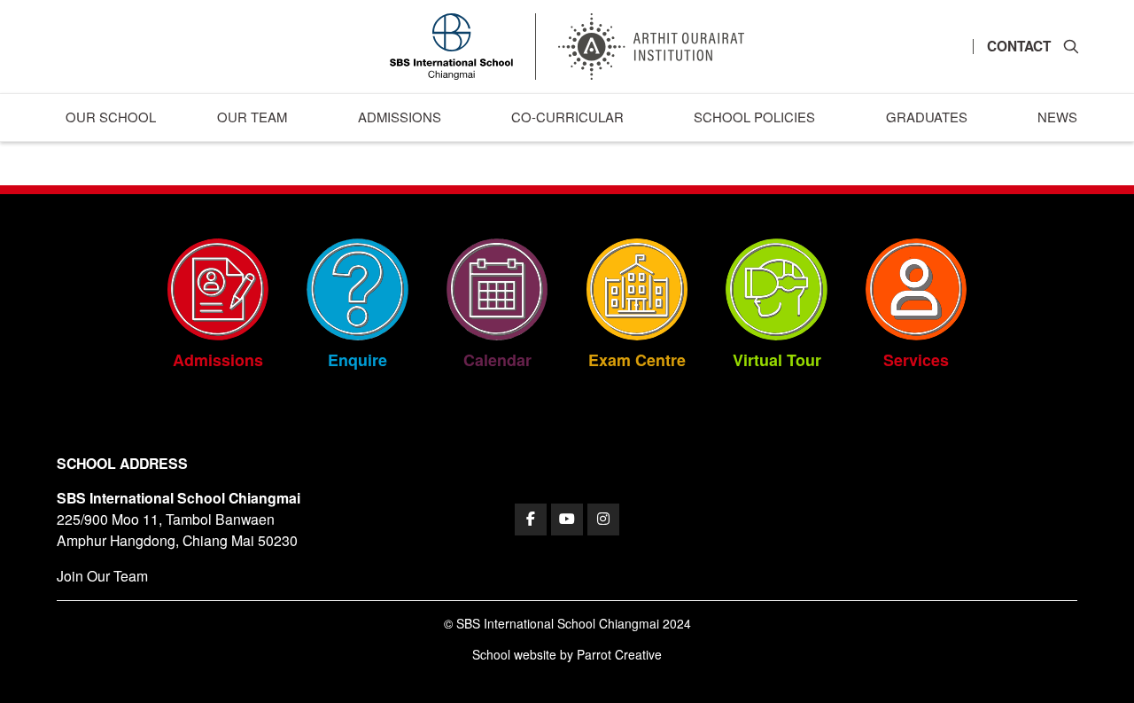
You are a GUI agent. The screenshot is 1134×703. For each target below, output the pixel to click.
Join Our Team (102, 576)
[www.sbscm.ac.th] (531, 519)
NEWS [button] (1057, 116)
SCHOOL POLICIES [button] (754, 116)
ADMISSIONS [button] (399, 116)
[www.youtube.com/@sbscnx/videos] (567, 519)
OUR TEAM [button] (252, 116)
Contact (1019, 46)
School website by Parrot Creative (567, 654)
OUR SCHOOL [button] (111, 116)
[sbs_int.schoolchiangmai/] (603, 519)
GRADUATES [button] (926, 116)
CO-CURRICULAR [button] (567, 116)
